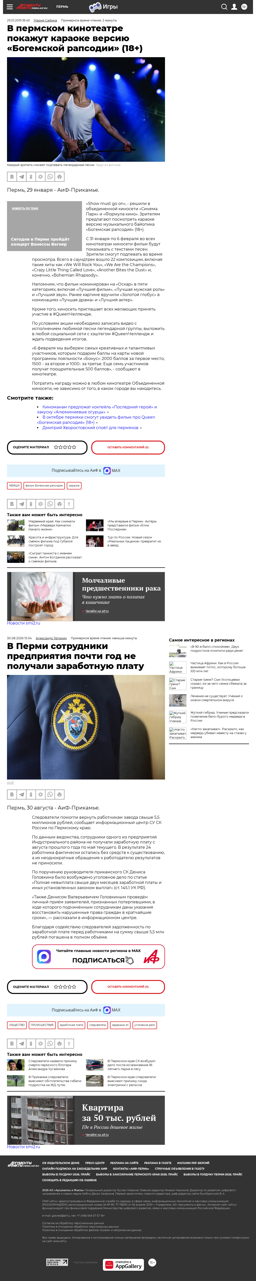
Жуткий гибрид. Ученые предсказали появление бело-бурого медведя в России (219, 716)
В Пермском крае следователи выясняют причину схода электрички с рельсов (132, 1081)
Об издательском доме (61, 1163)
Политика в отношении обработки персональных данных (80, 1226)
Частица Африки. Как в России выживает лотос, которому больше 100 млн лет (218, 667)
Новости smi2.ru (23, 623)
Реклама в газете (158, 1163)
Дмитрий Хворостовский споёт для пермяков (90, 427)
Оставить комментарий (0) (128, 447)
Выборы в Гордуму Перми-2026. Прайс (213, 1174)
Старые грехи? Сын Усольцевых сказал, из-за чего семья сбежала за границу (218, 683)
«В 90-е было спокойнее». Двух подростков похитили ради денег (216, 648)
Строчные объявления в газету (179, 1168)
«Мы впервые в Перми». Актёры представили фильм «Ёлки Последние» (132, 525)
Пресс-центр (94, 1163)
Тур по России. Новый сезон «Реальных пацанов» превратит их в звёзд (134, 541)
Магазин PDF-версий (193, 1163)
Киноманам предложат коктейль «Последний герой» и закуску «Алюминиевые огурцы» (97, 410)
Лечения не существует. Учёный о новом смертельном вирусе (216, 698)
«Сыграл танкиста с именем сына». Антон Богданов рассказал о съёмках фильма (55, 557)
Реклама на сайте (124, 1163)
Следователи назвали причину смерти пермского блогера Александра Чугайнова (52, 1065)
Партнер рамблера (85, 1262)
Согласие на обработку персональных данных (73, 1223)
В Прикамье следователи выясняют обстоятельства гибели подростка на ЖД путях (54, 1081)
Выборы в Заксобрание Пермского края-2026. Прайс (137, 1174)
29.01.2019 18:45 (18, 20)
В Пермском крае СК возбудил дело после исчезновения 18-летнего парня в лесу (132, 1065)
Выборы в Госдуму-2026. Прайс (66, 1174)
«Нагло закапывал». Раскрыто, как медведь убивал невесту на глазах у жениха (218, 733)
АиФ (10, 783)
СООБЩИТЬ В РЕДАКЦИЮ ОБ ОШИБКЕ (69, 1180)
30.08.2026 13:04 (19, 638)
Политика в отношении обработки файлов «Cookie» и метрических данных (92, 1230)
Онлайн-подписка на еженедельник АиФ (74, 1168)
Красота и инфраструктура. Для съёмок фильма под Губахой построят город (53, 541)
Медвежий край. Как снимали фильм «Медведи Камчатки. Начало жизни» (51, 525)
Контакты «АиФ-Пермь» (131, 1168)
